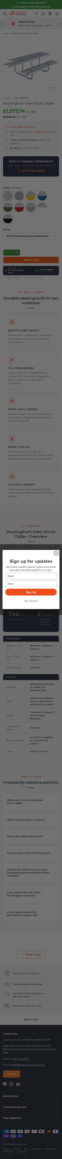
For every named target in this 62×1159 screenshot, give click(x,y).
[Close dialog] (56, 553)
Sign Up (31, 592)
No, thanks (31, 601)
